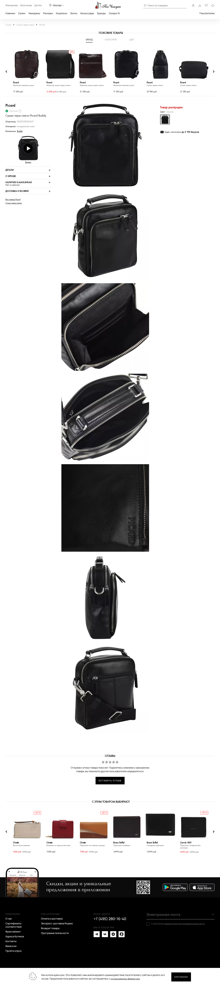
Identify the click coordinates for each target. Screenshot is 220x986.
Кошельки (61, 13)
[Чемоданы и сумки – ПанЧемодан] (108, 5)
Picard (42, 25)
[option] (26, 71)
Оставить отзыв (110, 780)
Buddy (20, 131)
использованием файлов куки (125, 979)
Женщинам (11, 5)
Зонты (73, 13)
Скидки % (114, 13)
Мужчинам (26, 5)
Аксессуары (87, 13)
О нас (8, 918)
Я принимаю (178, 923)
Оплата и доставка (52, 918)
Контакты (10, 941)
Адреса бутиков (14, 936)
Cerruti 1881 (190, 845)
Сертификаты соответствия (13, 925)
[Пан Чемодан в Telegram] (97, 934)
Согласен (181, 976)
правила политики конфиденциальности (184, 923)
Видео (28, 162)
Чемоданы (34, 13)
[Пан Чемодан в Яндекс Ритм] (122, 934)
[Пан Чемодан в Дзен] (113, 934)
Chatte (21, 844)
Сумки (21, 13)
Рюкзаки (48, 13)
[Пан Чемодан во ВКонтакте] (105, 934)
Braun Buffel (121, 844)
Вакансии (10, 946)
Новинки (10, 13)
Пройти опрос (13, 951)
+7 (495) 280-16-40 (110, 919)
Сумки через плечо (25, 25)
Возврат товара (50, 928)
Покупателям (207, 13)
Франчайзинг (13, 931)
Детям (38, 5)
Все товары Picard (12, 199)
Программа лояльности (55, 933)
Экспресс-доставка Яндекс (57, 923)
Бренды (101, 13)
